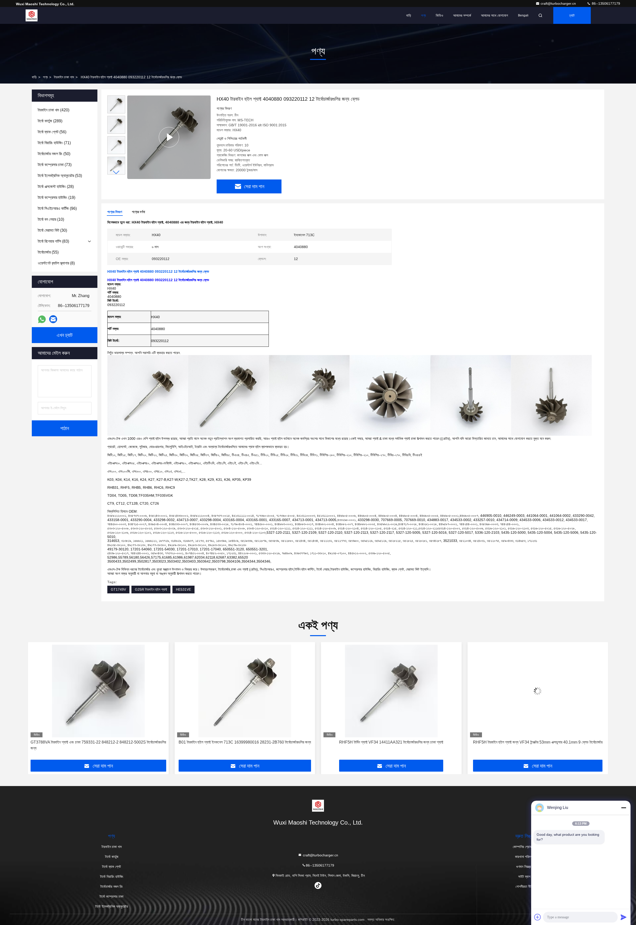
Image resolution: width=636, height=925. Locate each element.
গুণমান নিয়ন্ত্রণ (524, 867)
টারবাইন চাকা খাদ (64, 77)
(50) (54, 154)
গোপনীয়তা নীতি (524, 886)
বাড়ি (408, 15)
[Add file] (537, 917)
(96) (57, 208)
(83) (53, 241)
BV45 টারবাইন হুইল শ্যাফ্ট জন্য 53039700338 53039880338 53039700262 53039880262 (529, 745)
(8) (56, 263)
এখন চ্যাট (65, 335)
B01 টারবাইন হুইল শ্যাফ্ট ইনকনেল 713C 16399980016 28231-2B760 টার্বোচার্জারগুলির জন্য (98, 742)
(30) (52, 230)
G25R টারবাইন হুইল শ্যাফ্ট (151, 589)
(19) (56, 197)
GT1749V (118, 589)
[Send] (624, 917)
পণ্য (423, 15)
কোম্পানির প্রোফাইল (524, 847)
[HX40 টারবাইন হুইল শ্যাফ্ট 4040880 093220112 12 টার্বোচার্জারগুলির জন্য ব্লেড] (169, 137)
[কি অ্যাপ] (42, 319)
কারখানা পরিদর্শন (524, 857)
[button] (116, 172)
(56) (52, 132)
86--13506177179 (605, 3)
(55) (48, 252)
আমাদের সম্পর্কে (462, 15)
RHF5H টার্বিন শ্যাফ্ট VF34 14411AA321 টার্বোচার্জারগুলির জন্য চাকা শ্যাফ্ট (245, 742)
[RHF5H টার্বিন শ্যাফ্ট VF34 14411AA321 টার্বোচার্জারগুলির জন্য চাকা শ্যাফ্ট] (245, 691)
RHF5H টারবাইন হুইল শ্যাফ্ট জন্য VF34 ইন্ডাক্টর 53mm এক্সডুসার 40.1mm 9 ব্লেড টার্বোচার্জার (391, 742)
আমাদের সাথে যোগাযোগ (494, 15)
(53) (60, 176)
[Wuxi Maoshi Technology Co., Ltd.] (31, 15)
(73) (55, 165)
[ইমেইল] (53, 319)
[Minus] (624, 808)
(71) (54, 143)
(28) (56, 186)
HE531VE (183, 589)
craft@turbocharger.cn (559, 3)
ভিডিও (439, 15)
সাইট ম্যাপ (524, 877)
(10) (51, 219)
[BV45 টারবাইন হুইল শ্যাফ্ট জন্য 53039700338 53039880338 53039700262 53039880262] (538, 691)
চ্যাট (572, 15)
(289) (50, 121)
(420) (53, 110)
